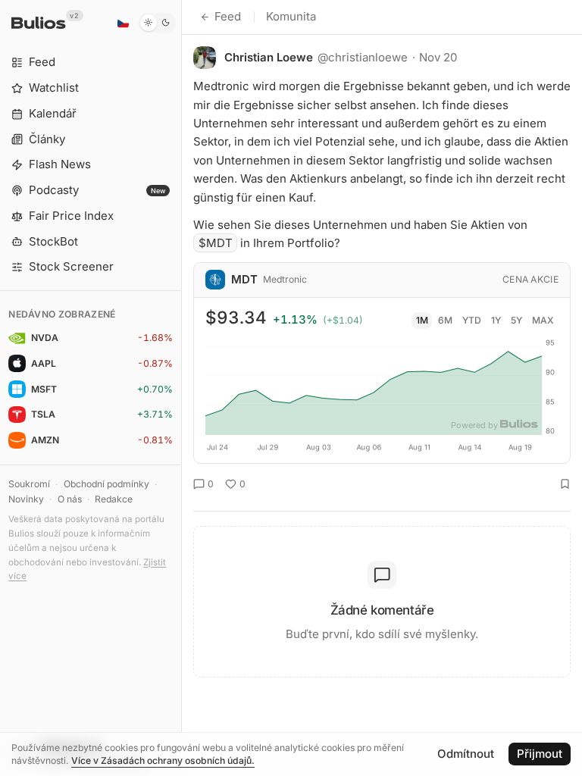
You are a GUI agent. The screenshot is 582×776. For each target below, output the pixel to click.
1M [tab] (422, 320)
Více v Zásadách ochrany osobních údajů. (163, 760)
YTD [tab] (471, 320)
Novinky (26, 499)
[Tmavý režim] (157, 23)
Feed (227, 16)
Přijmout (539, 753)
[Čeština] (123, 23)
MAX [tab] (543, 320)
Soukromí (29, 484)
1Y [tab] (496, 320)
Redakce (114, 499)
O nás (70, 499)
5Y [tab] (516, 320)
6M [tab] (445, 320)
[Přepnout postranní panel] (181, 388)
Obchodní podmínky (106, 484)
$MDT (216, 243)
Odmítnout (465, 753)
